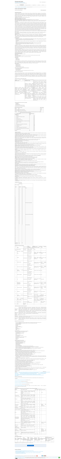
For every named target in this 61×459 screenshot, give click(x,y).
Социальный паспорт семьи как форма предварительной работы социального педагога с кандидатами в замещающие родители (28, 452)
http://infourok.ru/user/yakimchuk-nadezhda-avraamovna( (20, 382)
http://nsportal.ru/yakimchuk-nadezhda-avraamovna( (20, 385)
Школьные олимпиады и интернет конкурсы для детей (22, 456)
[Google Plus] (45, 455)
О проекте (16, 456)
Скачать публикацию (30, 445)
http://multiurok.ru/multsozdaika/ (18, 381)
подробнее (44, 457)
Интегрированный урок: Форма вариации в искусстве (21, 453)
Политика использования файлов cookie (19, 457)
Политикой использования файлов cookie (53, 457)
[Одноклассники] (43, 455)
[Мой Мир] (44, 455)
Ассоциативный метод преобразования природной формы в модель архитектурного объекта (24, 450)
